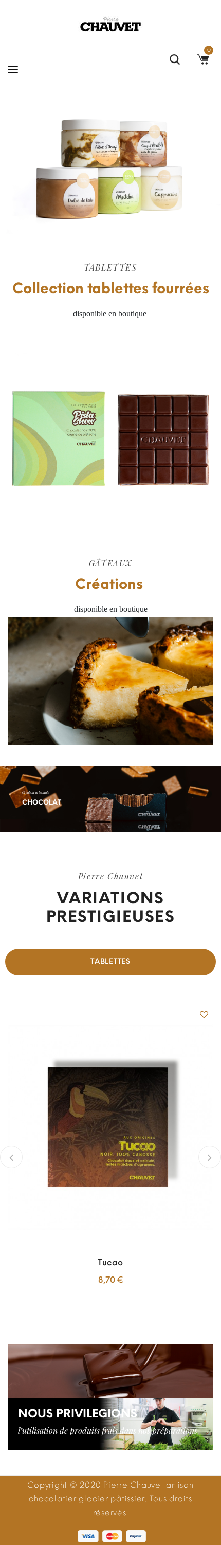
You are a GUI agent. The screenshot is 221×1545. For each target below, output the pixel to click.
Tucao (110, 1262)
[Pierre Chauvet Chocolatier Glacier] (110, 24)
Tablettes (110, 961)
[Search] (175, 61)
